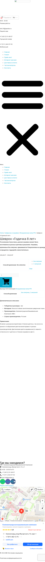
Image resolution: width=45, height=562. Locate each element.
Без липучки (37, 261)
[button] (22, 118)
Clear (30, 268)
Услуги (6, 54)
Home (2, 233)
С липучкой (37, 264)
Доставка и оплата (10, 63)
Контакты (7, 68)
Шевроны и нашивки (12, 233)
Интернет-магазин (10, 60)
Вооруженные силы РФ (28, 233)
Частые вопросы (9, 65)
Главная (7, 52)
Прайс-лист (8, 57)
